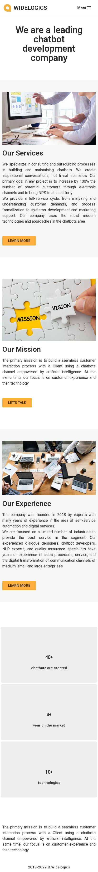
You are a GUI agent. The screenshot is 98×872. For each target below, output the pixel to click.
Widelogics (60, 867)
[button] (19, 241)
